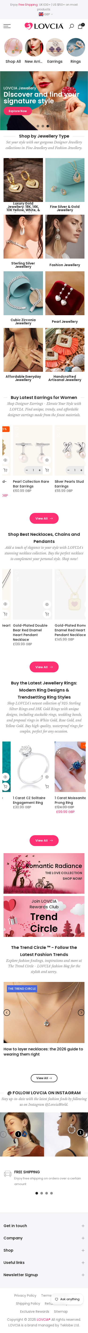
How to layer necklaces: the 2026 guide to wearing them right (43, 1051)
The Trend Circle (22, 988)
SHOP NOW (17, 115)
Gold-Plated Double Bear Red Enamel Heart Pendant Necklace (21, 632)
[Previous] (7, 1012)
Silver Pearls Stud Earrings (60, 484)
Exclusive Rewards (34, 1311)
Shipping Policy (28, 1303)
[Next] (81, 1012)
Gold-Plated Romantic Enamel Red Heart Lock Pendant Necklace (65, 630)
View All (41, 518)
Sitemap (61, 1311)
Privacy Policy (25, 1295)
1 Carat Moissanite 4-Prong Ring (64, 800)
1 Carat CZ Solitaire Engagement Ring (20, 800)
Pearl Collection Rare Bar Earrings (22, 484)
